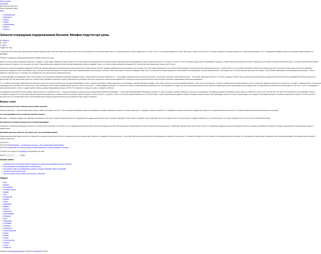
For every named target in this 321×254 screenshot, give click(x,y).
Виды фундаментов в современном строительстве (22, 166)
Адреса (6, 185)
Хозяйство (7, 247)
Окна (5, 218)
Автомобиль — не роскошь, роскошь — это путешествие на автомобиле (37, 145)
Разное (5, 233)
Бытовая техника (9, 189)
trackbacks (23, 151)
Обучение (7, 216)
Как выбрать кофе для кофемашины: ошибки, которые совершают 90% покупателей (34, 169)
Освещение (7, 221)
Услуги (5, 245)
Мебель (6, 206)
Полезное (6, 225)
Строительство (9, 240)
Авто (5, 182)
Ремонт (6, 235)
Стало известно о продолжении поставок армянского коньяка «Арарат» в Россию (37, 147)
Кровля (6, 199)
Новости (6, 209)
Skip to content (5, 1)
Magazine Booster (17, 251)
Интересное (7, 197)
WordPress (37, 251)
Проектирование (9, 230)
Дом (5, 194)
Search (2, 155)
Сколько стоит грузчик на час (14, 171)
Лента (4, 45)
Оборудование (8, 213)
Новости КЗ (7, 211)
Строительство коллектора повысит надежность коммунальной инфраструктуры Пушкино (37, 164)
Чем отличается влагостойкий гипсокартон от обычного (24, 173)
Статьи (6, 238)
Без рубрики (8, 187)
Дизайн (6, 192)
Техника (6, 242)
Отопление (7, 223)
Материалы (7, 204)
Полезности (7, 228)
